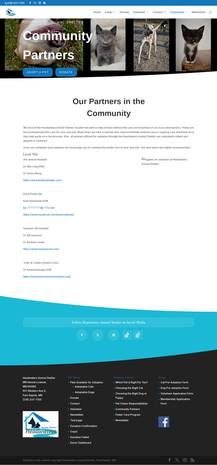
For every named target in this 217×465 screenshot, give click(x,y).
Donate (124, 12)
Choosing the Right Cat (129, 387)
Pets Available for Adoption (86, 382)
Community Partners (127, 409)
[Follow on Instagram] (113, 335)
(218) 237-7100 (32, 399)
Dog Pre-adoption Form (175, 387)
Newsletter (199, 12)
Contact (158, 12)
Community (177, 12)
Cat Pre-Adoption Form (174, 382)
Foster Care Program (127, 414)
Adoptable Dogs (84, 392)
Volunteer (139, 12)
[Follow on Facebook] (82, 335)
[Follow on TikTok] (127, 335)
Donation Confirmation (83, 426)
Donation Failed (79, 437)
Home (97, 12)
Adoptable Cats (84, 386)
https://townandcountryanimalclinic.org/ (47, 276)
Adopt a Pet (38, 72)
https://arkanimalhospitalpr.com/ (42, 180)
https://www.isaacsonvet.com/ (41, 249)
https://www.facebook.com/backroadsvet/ (48, 214)
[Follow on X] (97, 335)
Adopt (108, 12)
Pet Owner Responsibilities (131, 403)
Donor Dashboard (80, 442)
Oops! (73, 431)
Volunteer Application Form (177, 393)
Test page (76, 420)
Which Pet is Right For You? (131, 382)
